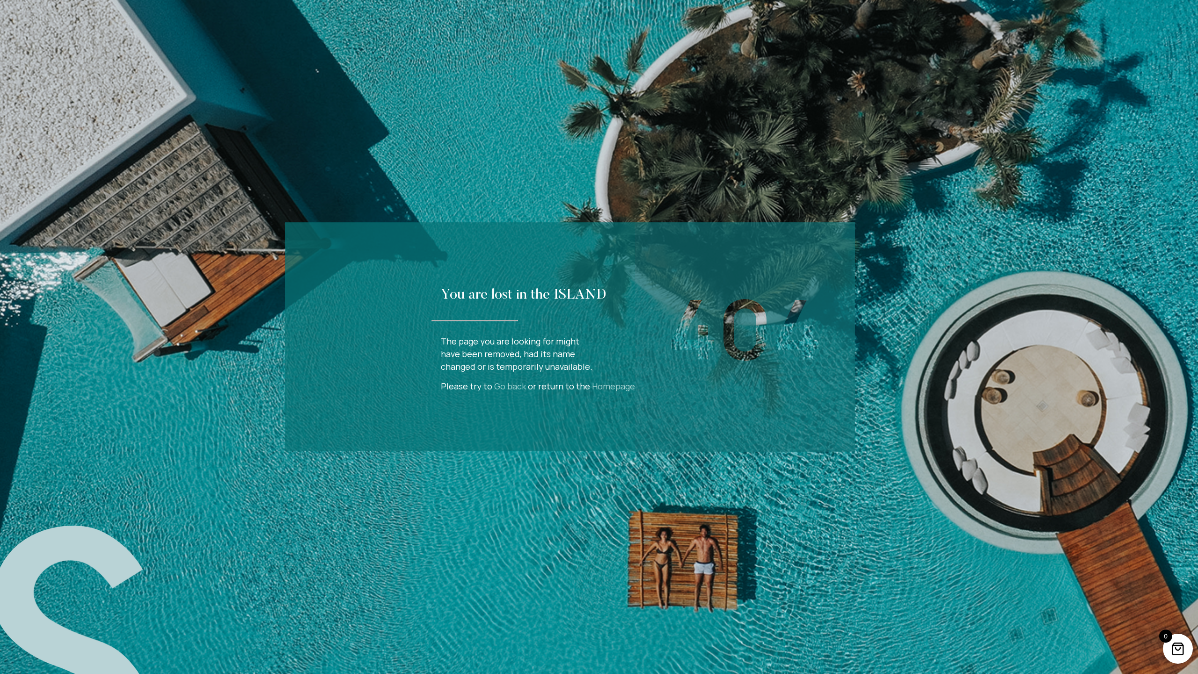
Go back (510, 386)
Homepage (613, 386)
